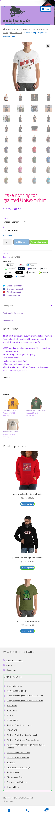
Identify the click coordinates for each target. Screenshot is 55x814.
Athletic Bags (13, 772)
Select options (27, 504)
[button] (48, 46)
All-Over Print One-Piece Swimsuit (22, 735)
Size (5, 227)
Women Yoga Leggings (17, 690)
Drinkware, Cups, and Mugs (18, 767)
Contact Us (11, 665)
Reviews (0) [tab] (8, 320)
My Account (9, 810)
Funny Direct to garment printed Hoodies (25, 695)
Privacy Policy (8, 801)
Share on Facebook (15, 289)
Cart (42, 808)
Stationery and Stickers (17, 782)
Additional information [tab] (13, 313)
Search (27, 810)
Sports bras (12, 710)
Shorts (10, 715)
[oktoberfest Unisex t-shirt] (36, 403)
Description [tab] (8, 305)
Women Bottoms (14, 686)
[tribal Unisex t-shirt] (13, 403)
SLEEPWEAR (12, 720)
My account (11, 670)
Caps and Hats (13, 787)
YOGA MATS (12, 730)
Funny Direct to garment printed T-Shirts (25, 700)
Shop (16, 29)
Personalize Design (39, 242)
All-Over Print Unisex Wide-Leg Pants (23, 740)
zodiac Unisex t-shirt (10, 432)
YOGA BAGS (12, 705)
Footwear (11, 762)
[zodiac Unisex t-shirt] (13, 424)
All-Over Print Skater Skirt (18, 752)
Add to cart (21, 242)
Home (9, 29)
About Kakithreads (14, 660)
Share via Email (13, 295)
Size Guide (7, 235)
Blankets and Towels (16, 777)
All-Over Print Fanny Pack (18, 757)
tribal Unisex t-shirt (10, 410)
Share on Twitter (14, 285)
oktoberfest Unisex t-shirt (36, 410)
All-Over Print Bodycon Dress (19, 725)
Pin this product (14, 292)
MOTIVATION (16, 32)
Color (5, 218)
